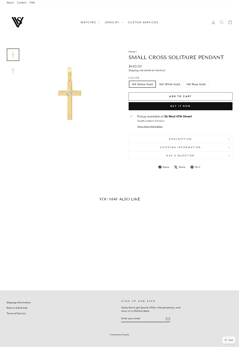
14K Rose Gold (196, 84)
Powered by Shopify (119, 334)
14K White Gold (169, 84)
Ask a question (180, 155)
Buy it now (180, 106)
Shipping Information (19, 302)
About (10, 2)
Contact (21, 2)
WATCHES (89, 22)
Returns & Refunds (17, 307)
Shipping (134, 70)
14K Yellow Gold (142, 84)
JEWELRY (113, 22)
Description (180, 139)
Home (132, 51)
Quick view (33, 259)
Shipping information (180, 147)
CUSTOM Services (143, 22)
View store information (150, 126)
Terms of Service (16, 313)
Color (134, 77)
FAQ (32, 2)
